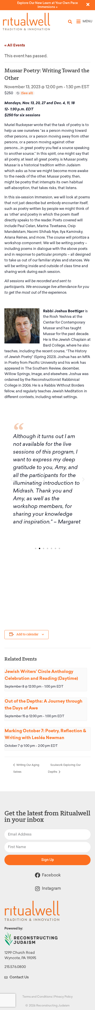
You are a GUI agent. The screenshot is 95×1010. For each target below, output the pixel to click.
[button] (70, 21)
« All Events (14, 45)
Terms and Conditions (37, 996)
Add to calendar (27, 634)
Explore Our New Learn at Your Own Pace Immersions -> (47, 5)
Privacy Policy (63, 996)
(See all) (27, 93)
